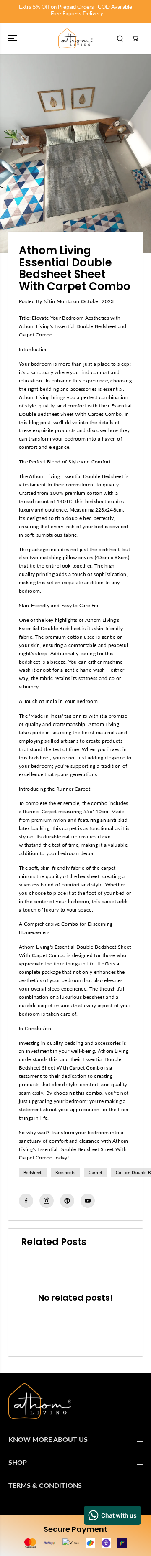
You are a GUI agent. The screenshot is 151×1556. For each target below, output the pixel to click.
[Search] (120, 38)
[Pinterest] (67, 1201)
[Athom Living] (75, 38)
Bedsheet (32, 1172)
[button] (13, 38)
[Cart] (135, 38)
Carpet (95, 1172)
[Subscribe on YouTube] (88, 1201)
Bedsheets (65, 1172)
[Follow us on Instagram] (46, 1201)
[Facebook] (26, 1201)
